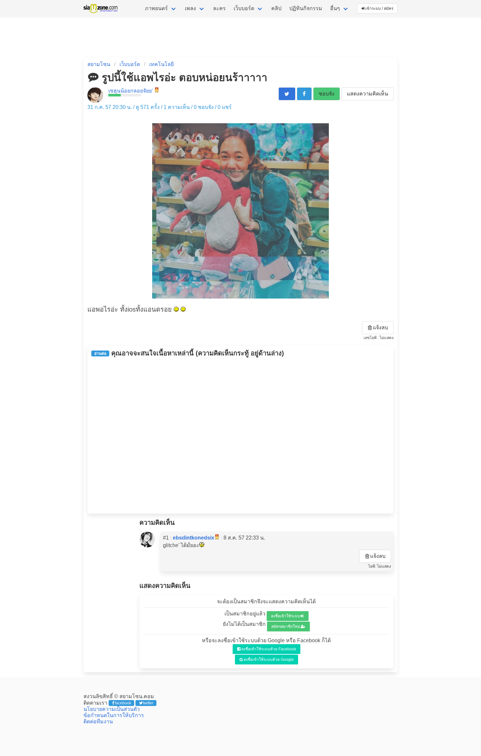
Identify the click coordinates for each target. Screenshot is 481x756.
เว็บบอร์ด (244, 8)
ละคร (219, 8)
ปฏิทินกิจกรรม (305, 8)
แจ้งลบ (380, 327)
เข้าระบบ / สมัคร (379, 8)
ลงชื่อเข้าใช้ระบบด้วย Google (268, 659)
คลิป (276, 8)
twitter (148, 703)
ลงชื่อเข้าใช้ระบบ (285, 616)
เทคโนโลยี (161, 64)
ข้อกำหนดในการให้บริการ (113, 715)
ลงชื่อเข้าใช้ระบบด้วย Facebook (268, 649)
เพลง (190, 8)
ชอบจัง (326, 93)
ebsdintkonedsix (193, 538)
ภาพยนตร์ (156, 8)
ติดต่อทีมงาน (98, 721)
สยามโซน (98, 64)
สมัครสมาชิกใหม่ (285, 626)
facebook (123, 703)
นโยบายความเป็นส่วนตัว (111, 709)
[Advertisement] (240, 435)
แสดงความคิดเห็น (367, 93)
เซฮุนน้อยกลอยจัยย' (130, 91)
